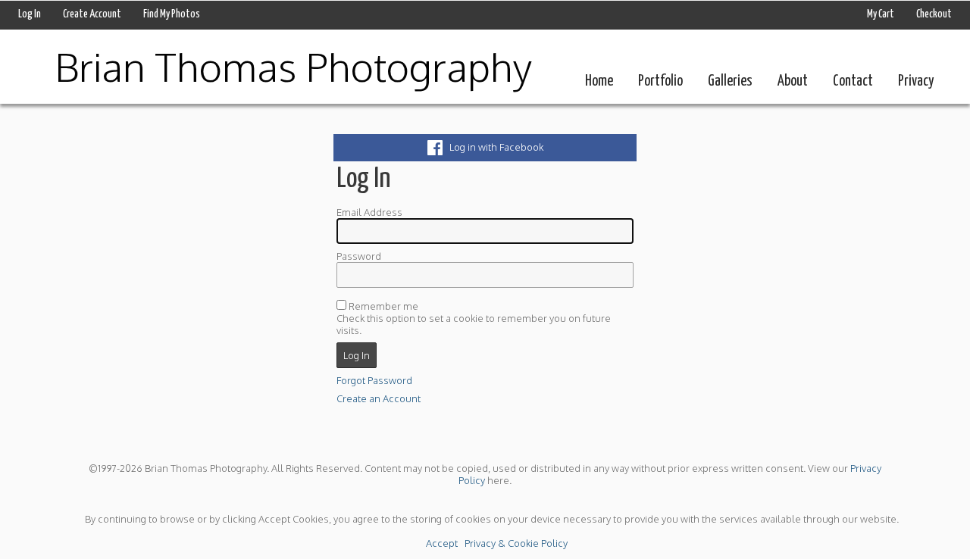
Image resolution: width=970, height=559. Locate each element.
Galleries (730, 81)
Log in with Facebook (493, 147)
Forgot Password (374, 380)
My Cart (881, 14)
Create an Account (378, 398)
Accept (442, 543)
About (793, 81)
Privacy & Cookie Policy (516, 543)
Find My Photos (171, 14)
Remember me (383, 306)
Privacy (916, 81)
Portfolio (660, 81)
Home (599, 81)
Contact (853, 81)
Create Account (92, 14)
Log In (29, 14)
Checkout (934, 14)
